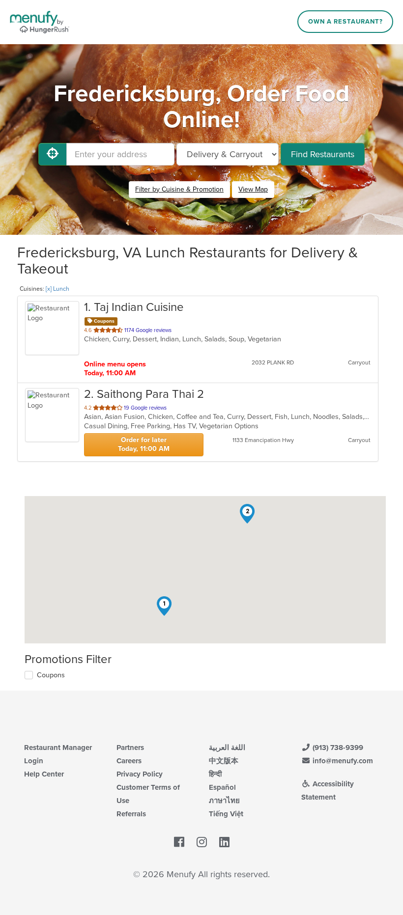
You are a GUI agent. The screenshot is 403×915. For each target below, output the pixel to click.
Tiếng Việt (226, 813)
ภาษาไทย (224, 800)
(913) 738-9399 (337, 747)
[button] (164, 606)
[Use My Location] (52, 154)
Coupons (51, 675)
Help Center (44, 774)
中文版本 (223, 760)
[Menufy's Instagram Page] (202, 842)
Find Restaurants (322, 154)
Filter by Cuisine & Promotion (179, 189)
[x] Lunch (57, 288)
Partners (130, 747)
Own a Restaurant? (345, 22)
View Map (253, 189)
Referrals (131, 813)
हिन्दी (215, 774)
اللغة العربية (227, 747)
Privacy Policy (139, 774)
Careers (129, 760)
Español (222, 787)
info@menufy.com (342, 760)
